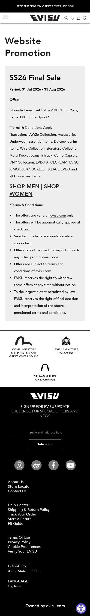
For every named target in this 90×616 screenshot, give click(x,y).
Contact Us (17, 491)
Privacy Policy (19, 542)
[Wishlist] (72, 17)
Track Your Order (22, 514)
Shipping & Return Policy (29, 509)
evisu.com (58, 215)
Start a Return (20, 519)
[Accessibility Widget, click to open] (81, 608)
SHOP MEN (24, 186)
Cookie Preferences (24, 546)
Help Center (18, 505)
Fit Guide (15, 523)
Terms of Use (19, 537)
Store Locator (19, 486)
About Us (16, 482)
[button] (65, 18)
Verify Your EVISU (22, 551)
